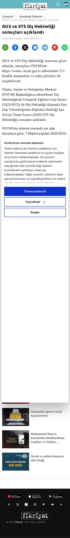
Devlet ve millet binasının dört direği (47, 458)
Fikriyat (19, 522)
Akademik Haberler (32, 16)
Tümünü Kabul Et (35, 191)
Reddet (35, 212)
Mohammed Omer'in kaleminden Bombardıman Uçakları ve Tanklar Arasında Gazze (48, 438)
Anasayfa (8, 16)
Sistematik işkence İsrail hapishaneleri (46, 414)
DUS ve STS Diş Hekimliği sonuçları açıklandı (30, 20)
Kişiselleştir (33, 201)
